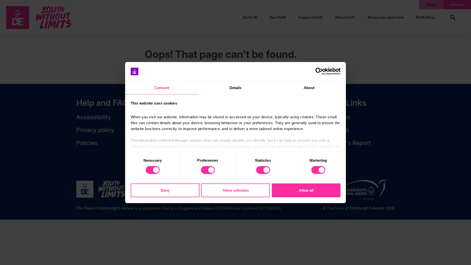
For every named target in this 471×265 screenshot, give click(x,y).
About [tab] (309, 88)
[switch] (208, 170)
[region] (235, 132)
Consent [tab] (162, 88)
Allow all (306, 190)
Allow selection (235, 190)
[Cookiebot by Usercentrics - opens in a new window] (319, 71)
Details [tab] (236, 88)
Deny (165, 190)
